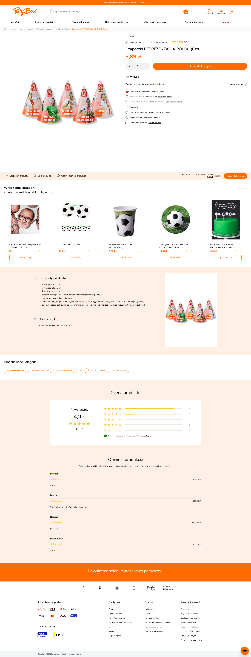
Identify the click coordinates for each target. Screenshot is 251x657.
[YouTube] (134, 594)
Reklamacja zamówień (154, 627)
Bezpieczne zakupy (188, 622)
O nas (111, 609)
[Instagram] (117, 594)
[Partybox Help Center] (168, 594)
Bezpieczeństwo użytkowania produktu (145, 117)
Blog (111, 627)
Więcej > (243, 188)
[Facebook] (83, 594)
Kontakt (148, 613)
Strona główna (10, 29)
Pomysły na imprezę (117, 618)
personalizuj (25, 257)
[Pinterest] (100, 594)
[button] (209, 11)
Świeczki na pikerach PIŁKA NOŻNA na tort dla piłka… (222, 246)
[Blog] (151, 594)
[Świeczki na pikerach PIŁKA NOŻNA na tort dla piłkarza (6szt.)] (226, 219)
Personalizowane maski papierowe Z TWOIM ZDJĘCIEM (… (25, 246)
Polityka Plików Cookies (190, 631)
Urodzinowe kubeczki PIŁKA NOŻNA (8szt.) (122, 246)
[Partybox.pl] (25, 15)
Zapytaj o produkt (161, 42)
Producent (133, 107)
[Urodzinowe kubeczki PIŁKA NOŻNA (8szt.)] (125, 219)
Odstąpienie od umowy (190, 618)
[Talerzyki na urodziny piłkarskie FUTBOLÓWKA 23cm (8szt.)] (175, 219)
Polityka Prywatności (189, 627)
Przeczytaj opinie (165, 96)
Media (111, 631)
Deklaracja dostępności (154, 631)
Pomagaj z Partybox (189, 636)
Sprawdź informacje (174, 102)
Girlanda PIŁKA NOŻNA (70, 244)
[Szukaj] (185, 12)
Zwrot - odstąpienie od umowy (157, 622)
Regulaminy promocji (189, 613)
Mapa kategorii (115, 636)
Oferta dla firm (155, 122)
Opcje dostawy (236, 84)
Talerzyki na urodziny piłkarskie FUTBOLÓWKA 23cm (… (174, 246)
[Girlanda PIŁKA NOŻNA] (75, 219)
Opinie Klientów (115, 613)
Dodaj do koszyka (200, 66)
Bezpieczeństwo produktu (191, 640)
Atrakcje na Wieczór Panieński (121, 622)
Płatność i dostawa (152, 618)
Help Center (150, 609)
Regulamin (185, 609)
